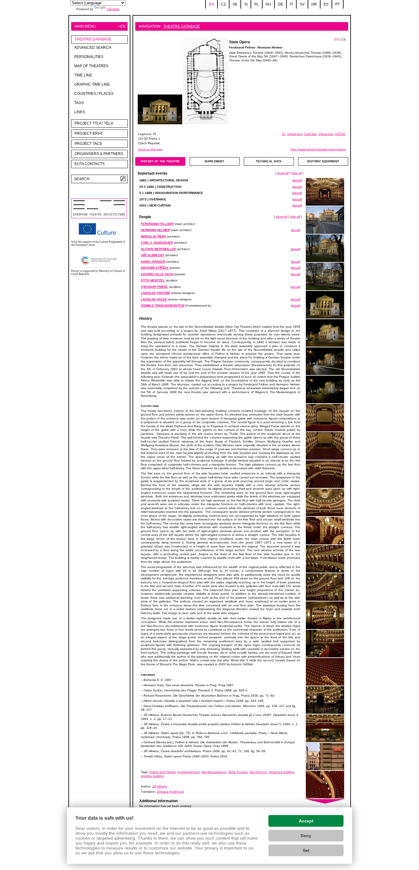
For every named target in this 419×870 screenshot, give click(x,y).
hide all (296, 173)
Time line (83, 75)
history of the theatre (160, 161)
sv (302, 4)
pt (337, 4)
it (291, 4)
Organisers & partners (99, 154)
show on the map (150, 149)
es (326, 4)
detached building (281, 772)
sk (235, 4)
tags (79, 103)
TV (283, 134)
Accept (306, 820)
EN (336, 39)
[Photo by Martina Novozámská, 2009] (325, 248)
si (246, 4)
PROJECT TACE (88, 143)
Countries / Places (93, 93)
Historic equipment (323, 161)
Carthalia (310, 134)
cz (223, 4)
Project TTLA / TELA (94, 123)
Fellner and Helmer (162, 772)
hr (314, 4)
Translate (113, 9)
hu (268, 4)
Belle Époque (238, 772)
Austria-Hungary (188, 772)
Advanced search (92, 47)
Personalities (88, 57)
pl (256, 4)
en (211, 4)
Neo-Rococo (258, 772)
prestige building (152, 776)
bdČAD (340, 134)
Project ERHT (89, 133)
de (280, 4)
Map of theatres (91, 66)
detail (297, 180)
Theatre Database (93, 39)
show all (283, 173)
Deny (306, 835)
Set (306, 850)
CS (343, 39)
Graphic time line (92, 84)
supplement (214, 161)
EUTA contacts (90, 164)
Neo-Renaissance (214, 772)
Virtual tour (294, 134)
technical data (269, 161)
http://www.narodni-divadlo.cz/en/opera (317, 149)
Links (79, 112)
